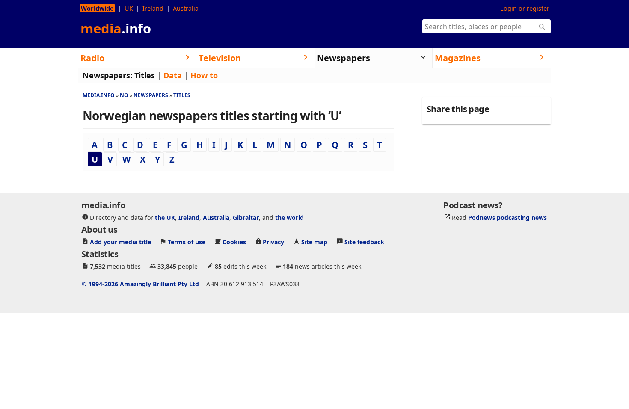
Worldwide (97, 8)
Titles (144, 75)
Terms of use (186, 241)
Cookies (234, 241)
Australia (186, 8)
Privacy (273, 241)
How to (204, 75)
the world (289, 217)
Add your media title (120, 241)
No (124, 95)
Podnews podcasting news (507, 217)
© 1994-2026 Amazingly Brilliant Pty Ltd (140, 283)
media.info (99, 95)
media (115, 28)
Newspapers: (107, 75)
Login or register (524, 8)
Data (172, 75)
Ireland (152, 8)
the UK (165, 217)
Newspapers (151, 95)
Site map (314, 241)
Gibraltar (246, 217)
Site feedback (364, 241)
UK (129, 8)
